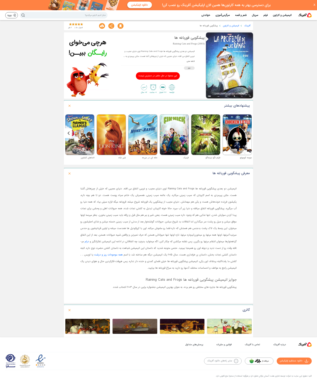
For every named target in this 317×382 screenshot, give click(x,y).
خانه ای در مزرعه (149, 157)
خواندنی (205, 15)
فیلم (266, 15)
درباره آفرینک (279, 344)
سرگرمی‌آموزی (222, 15)
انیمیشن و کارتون (282, 15)
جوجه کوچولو (246, 157)
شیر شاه (122, 157)
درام (189, 68)
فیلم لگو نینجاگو (213, 157)
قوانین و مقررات (224, 344)
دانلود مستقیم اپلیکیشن (291, 361)
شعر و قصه (241, 15)
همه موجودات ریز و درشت (108, 255)
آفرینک (247, 25)
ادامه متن (191, 61)
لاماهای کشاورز (87, 157)
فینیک (186, 157)
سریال (255, 15)
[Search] (23, 15)
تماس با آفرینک (252, 344)
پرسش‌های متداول (194, 344)
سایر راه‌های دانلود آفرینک (219, 361)
